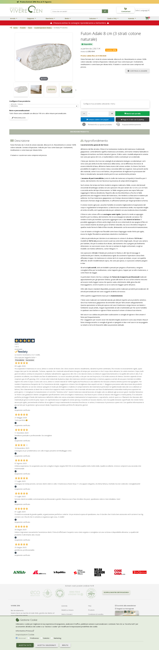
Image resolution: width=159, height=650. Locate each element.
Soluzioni (92, 18)
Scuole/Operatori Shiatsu (43, 28)
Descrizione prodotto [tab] (79, 132)
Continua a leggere (138, 71)
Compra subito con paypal (98, 119)
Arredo (13, 18)
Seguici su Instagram (125, 608)
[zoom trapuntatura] (36, 90)
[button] (105, 11)
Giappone (31, 18)
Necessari (22, 638)
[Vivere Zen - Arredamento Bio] (26, 8)
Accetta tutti (25, 645)
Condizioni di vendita (95, 614)
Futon (30, 28)
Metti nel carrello (133, 113)
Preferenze (34, 638)
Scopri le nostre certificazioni (116, 592)
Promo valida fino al (93, 56)
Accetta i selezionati (46, 645)
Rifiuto (65, 645)
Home (15, 28)
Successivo (30, 360)
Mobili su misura (67, 610)
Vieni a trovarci (66, 614)
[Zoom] (44, 57)
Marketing (57, 638)
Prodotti (23, 28)
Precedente (19, 360)
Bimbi (67, 18)
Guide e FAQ (112, 18)
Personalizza (19, 118)
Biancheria (50, 18)
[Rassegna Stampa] (19, 572)
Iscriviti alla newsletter (126, 605)
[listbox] (43, 106)
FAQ (89, 606)
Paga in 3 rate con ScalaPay (133, 119)
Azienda (131, 18)
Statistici (46, 638)
